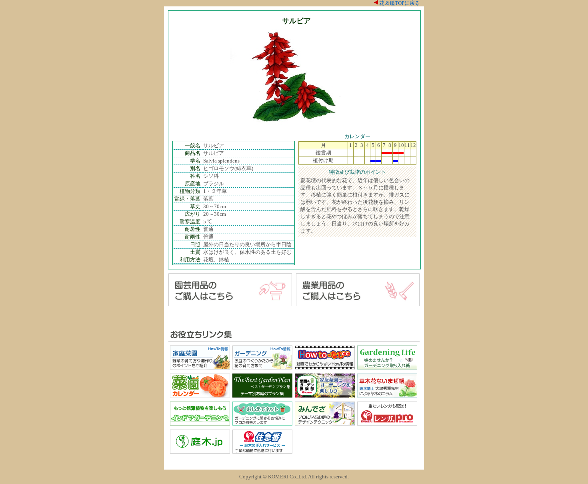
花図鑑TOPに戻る (399, 3)
